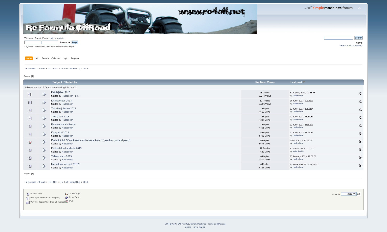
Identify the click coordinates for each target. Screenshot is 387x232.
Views (271, 82)
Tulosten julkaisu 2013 (63, 108)
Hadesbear (67, 96)
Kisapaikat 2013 (60, 132)
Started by (70, 82)
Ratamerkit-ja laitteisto (63, 124)
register (60, 38)
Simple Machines (198, 224)
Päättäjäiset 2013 (60, 92)
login (52, 38)
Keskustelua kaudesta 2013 (66, 148)
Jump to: (336, 194)
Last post (296, 82)
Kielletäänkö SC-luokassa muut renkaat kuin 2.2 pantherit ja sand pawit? (91, 140)
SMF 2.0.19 (170, 224)
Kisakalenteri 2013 (61, 100)
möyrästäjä (298, 151)
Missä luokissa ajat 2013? (65, 164)
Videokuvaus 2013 (61, 156)
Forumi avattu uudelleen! (351, 45)
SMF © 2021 (183, 224)
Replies (260, 82)
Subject (57, 82)
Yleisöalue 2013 (60, 116)
